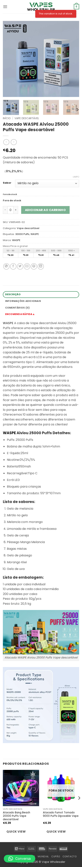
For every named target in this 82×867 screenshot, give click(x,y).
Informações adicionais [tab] (23, 301)
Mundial (43, 856)
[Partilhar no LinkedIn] (41, 266)
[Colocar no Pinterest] (34, 266)
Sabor (7, 183)
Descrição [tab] (13, 294)
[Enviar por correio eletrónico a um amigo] (27, 266)
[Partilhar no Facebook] (13, 266)
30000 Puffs (22, 234)
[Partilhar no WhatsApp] (6, 266)
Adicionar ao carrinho (45, 210)
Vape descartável (26, 118)
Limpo (76, 176)
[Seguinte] (72, 59)
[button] (5, 6)
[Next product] (6, 142)
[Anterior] (9, 59)
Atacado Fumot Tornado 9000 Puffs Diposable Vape (61, 814)
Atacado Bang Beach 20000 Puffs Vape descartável (16, 816)
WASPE (35, 234)
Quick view (16, 832)
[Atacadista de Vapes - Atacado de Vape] (41, 6)
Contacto (70, 856)
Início (7, 118)
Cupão (55, 856)
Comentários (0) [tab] (17, 307)
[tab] (41, 314)
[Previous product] (14, 142)
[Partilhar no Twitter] (20, 266)
